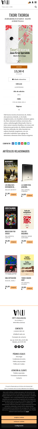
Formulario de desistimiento (19, 376)
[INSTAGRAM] (15, 346)
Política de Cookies (19, 364)
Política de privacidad (19, 362)
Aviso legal (19, 357)
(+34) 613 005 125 (19, 331)
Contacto (19, 378)
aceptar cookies (19, 417)
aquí (27, 411)
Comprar (13, 194)
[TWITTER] (22, 346)
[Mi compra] (30, 2)
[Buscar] (35, 7)
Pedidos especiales (19, 373)
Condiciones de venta (19, 359)
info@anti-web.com (19, 334)
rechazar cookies (19, 422)
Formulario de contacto (19, 337)
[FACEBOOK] (19, 346)
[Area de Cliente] (32, 2)
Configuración (19, 426)
